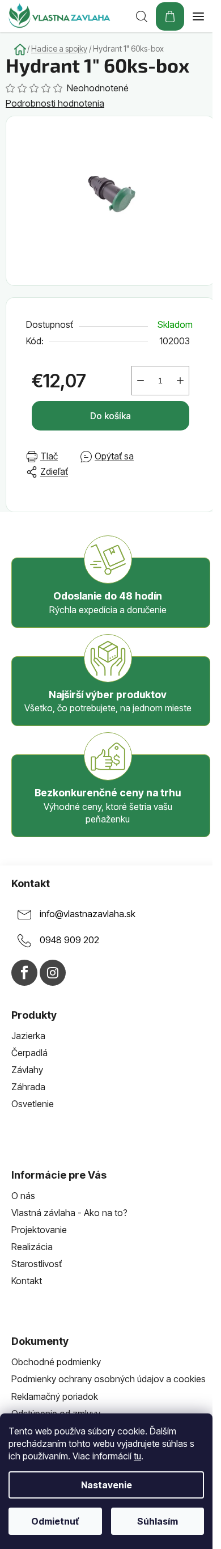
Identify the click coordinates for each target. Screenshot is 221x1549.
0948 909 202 (69, 940)
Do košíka (110, 415)
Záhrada (28, 1086)
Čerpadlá (29, 1052)
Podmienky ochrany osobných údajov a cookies (108, 1379)
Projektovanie (39, 1229)
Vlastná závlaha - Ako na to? (69, 1212)
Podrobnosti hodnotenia (55, 103)
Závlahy (27, 1069)
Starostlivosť (36, 1263)
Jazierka (28, 1035)
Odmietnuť (55, 1521)
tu (137, 1456)
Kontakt (26, 1280)
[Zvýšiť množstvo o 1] (180, 380)
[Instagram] (53, 973)
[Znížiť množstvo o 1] (140, 380)
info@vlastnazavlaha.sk (87, 913)
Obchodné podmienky (56, 1361)
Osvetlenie (32, 1103)
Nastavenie (106, 1485)
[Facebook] (24, 973)
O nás (23, 1195)
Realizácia (32, 1246)
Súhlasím (157, 1521)
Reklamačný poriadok (54, 1396)
